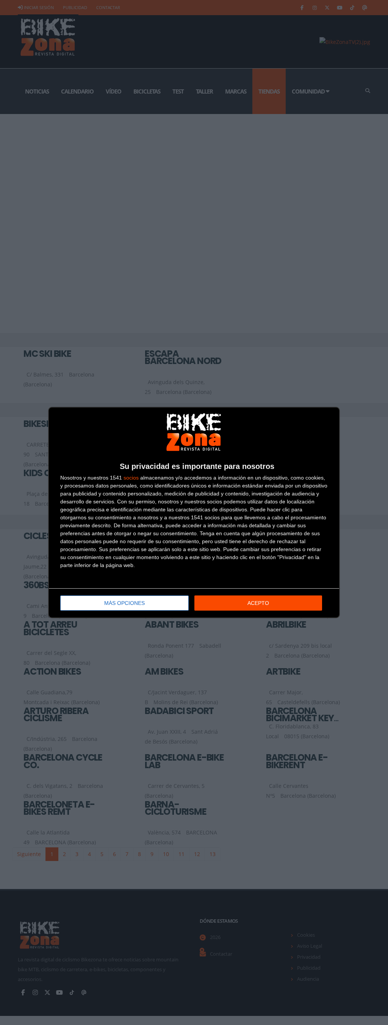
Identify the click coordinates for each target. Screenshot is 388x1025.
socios (131, 477)
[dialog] (194, 512)
